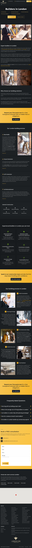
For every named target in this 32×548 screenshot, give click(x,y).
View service (4, 153)
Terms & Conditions (21, 546)
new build (23, 301)
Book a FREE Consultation (16, 279)
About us (2, 530)
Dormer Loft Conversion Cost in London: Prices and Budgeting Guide (20, 532)
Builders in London (3, 529)
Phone (3, 452)
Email (3, 449)
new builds (24, 49)
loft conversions (10, 49)
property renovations (17, 49)
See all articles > (13, 534)
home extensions (5, 49)
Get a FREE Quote (16, 119)
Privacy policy (26, 546)
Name (3, 446)
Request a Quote (20, 16)
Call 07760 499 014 (11, 16)
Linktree (30, 546)
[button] (1, 4)
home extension (25, 300)
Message (3, 455)
